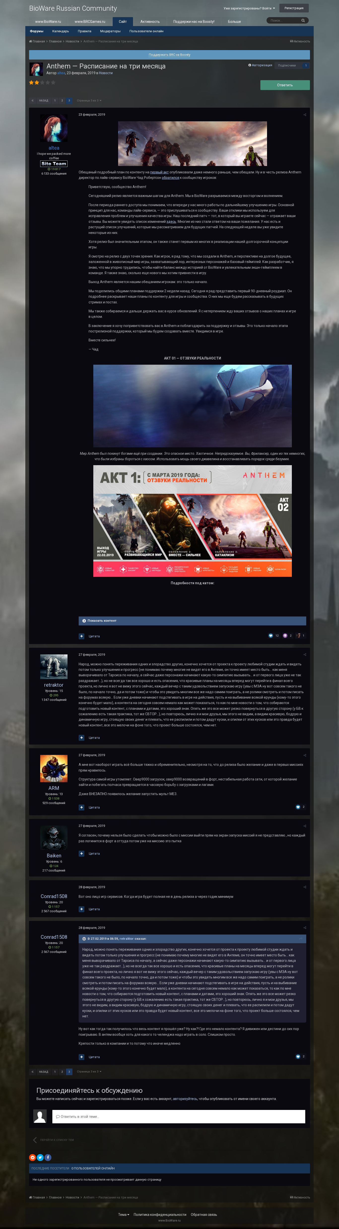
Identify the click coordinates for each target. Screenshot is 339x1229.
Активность (150, 22)
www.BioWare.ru (48, 22)
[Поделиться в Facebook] (47, 1157)
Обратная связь (204, 1215)
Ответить (285, 85)
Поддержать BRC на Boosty (169, 55)
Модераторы (110, 31)
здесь (171, 222)
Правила (84, 31)
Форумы (36, 31)
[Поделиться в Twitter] (40, 1157)
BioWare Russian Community (73, 8)
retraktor (54, 685)
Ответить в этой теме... (79, 1116)
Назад (43, 100)
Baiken (54, 856)
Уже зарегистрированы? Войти (248, 8)
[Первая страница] (32, 100)
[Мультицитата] (81, 636)
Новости (106, 73)
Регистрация (294, 8)
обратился (170, 178)
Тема (122, 1215)
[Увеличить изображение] (192, 406)
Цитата (94, 636)
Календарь (60, 31)
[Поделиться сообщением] (305, 115)
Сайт (123, 22)
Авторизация (262, 65)
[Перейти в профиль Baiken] (54, 837)
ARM (53, 788)
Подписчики (287, 65)
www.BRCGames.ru (90, 22)
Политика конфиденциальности (160, 1215)
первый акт (159, 172)
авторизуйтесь (185, 1099)
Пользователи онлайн (147, 31)
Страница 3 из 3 (88, 100)
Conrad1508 (54, 896)
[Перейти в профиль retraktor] (54, 666)
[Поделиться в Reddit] (32, 1157)
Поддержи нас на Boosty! (193, 22)
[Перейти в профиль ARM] (54, 768)
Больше (234, 22)
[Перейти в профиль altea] (36, 69)
